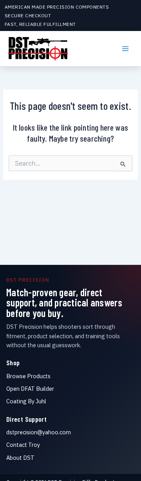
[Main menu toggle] (125, 48)
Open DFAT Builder (30, 388)
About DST (20, 457)
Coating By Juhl (26, 401)
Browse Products (28, 376)
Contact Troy (23, 444)
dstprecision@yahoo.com (38, 432)
